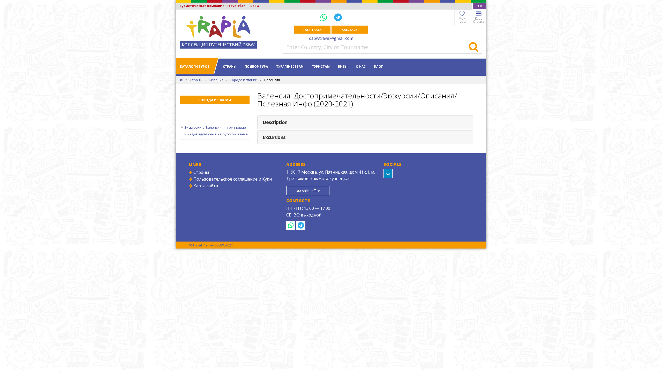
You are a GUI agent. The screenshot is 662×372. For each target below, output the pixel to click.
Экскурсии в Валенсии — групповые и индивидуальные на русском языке (216, 130)
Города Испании (243, 80)
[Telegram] (338, 17)
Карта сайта (205, 186)
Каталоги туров (194, 66)
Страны (229, 66)
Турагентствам (290, 66)
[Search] (473, 47)
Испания (216, 80)
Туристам (321, 66)
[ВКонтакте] (388, 173)
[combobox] (479, 6)
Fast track (312, 30)
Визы (343, 66)
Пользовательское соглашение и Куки (232, 179)
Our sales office (308, 190)
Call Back (349, 30)
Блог (378, 66)
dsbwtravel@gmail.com (331, 38)
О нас (361, 66)
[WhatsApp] (324, 17)
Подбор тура (256, 66)
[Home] (181, 80)
